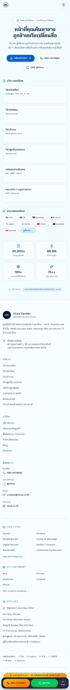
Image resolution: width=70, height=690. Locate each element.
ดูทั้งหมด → (28, 230)
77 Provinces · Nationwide (17, 630)
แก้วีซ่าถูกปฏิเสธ (11, 387)
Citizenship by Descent (49, 550)
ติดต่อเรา (7, 450)
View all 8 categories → (14, 556)
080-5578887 (52, 58)
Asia (5, 573)
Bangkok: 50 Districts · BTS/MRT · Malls (24, 636)
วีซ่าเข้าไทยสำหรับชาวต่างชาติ (18, 404)
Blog (5, 445)
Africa (6, 584)
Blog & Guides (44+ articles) (18, 625)
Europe (40, 573)
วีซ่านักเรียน (8, 371)
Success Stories (11, 613)
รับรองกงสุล (9, 398)
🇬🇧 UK (22, 217)
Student (40, 533)
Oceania (40, 579)
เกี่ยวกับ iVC (8, 422)
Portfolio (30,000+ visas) (16, 619)
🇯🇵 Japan (10, 224)
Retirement (9, 550)
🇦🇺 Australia (58, 224)
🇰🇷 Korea (25, 224)
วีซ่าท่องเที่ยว (9, 365)
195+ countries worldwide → (16, 591)
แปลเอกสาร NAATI (12, 393)
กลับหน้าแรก (20, 58)
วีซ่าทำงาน (8, 376)
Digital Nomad (10, 544)
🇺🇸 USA (9, 217)
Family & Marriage (46, 539)
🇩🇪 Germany (38, 217)
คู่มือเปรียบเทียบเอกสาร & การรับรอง (21, 641)
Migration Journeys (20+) (20, 608)
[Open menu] (63, 5)
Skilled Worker (11, 539)
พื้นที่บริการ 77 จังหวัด (13, 434)
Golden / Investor (45, 544)
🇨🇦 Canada (11, 230)
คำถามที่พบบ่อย (10, 439)
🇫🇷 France (56, 217)
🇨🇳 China (41, 224)
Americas (8, 579)
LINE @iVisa (37, 67)
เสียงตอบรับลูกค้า (11, 428)
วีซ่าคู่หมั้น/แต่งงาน (12, 382)
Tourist (6, 533)
